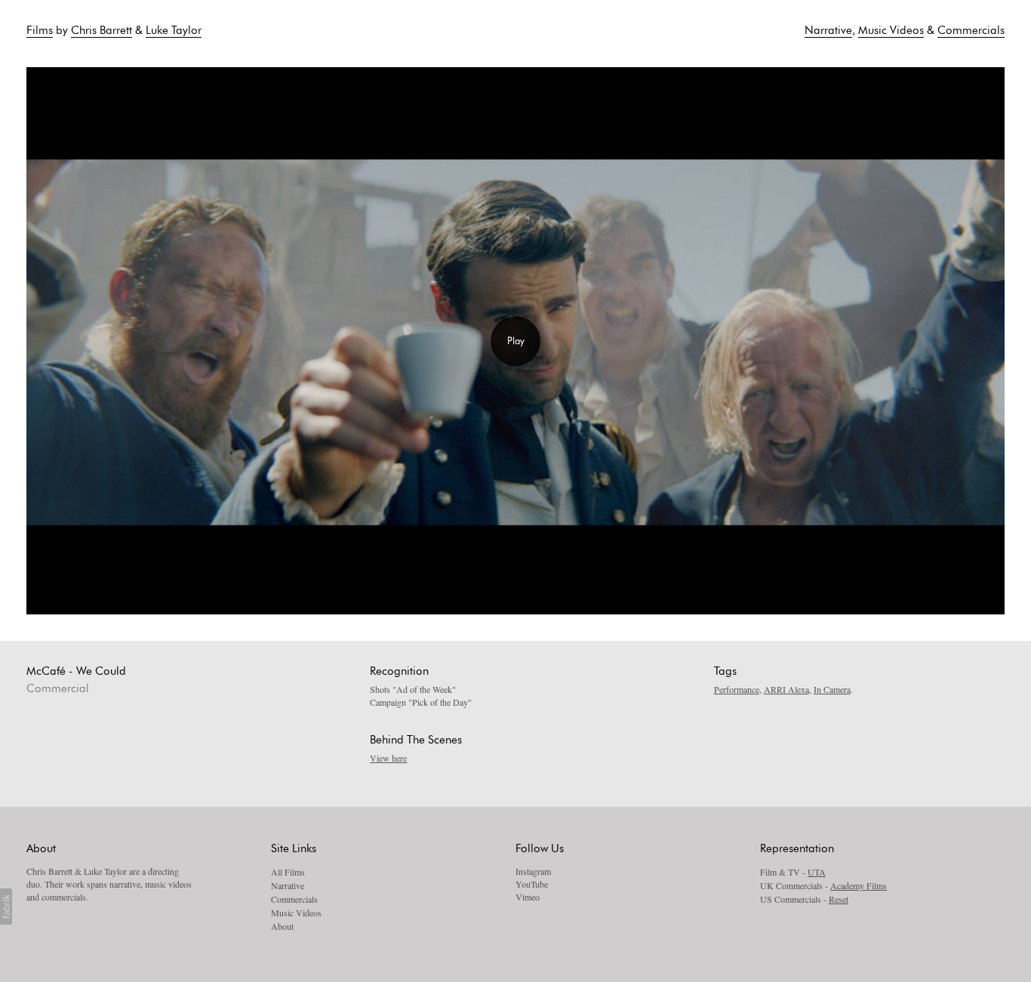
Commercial (57, 688)
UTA (817, 872)
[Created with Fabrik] (6, 906)
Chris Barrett (101, 30)
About (282, 926)
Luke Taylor (174, 30)
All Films (288, 872)
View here (388, 758)
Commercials (971, 30)
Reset (838, 899)
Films (39, 30)
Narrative (828, 30)
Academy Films (858, 885)
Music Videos (891, 30)
